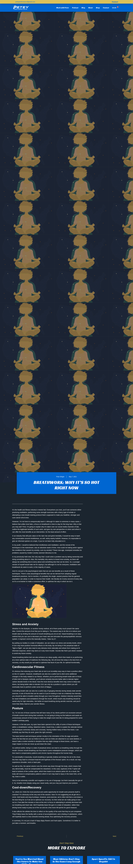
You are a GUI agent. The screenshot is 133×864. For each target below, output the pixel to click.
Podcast (75, 8)
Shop (98, 8)
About (90, 8)
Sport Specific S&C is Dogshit (103, 860)
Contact (106, 8)
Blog (83, 8)
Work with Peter (62, 8)
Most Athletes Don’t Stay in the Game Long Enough (66, 860)
